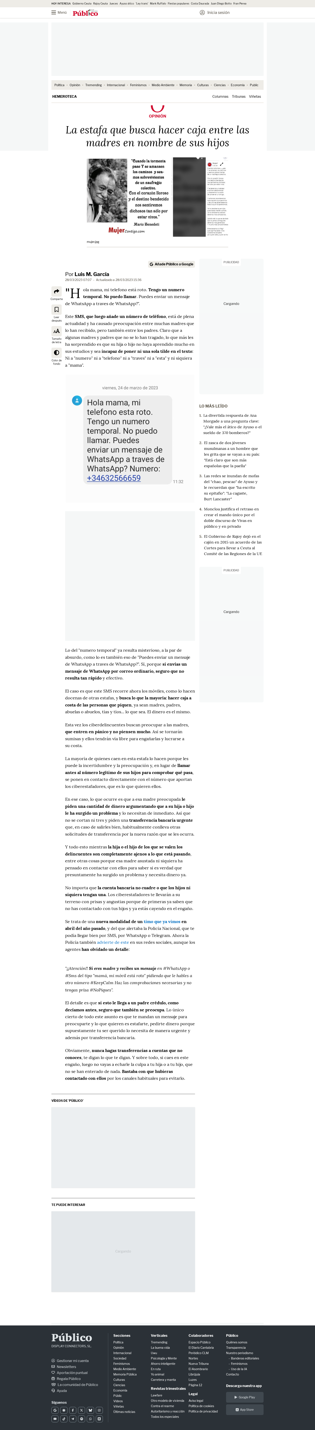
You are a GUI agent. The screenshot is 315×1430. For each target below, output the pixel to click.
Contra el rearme (162, 1406)
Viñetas (255, 97)
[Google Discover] (63, 1410)
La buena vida (160, 1347)
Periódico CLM (199, 1353)
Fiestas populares (178, 3)
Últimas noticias (124, 1412)
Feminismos (138, 85)
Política (59, 85)
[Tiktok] (63, 1418)
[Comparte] (56, 291)
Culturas (203, 85)
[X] (81, 1410)
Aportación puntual (72, 1373)
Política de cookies (201, 1406)
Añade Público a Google (174, 264)
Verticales (159, 1336)
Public (254, 85)
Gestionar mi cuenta (72, 1361)
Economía (238, 85)
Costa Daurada (200, 3)
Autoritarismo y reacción (167, 1411)
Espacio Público (199, 1342)
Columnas (220, 97)
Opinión (75, 85)
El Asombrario (198, 1369)
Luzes (193, 1379)
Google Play (247, 1397)
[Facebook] (72, 1410)
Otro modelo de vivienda (167, 1400)
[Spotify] (81, 1418)
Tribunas (239, 97)
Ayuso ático (127, 3)
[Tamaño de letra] (56, 331)
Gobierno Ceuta (82, 3)
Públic (117, 1396)
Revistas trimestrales (168, 1389)
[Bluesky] (90, 1410)
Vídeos (118, 1401)
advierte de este (113, 942)
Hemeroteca (64, 97)
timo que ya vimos (162, 921)
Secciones (121, 1336)
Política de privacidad (203, 1411)
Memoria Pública (125, 1374)
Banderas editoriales (245, 1358)
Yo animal (157, 1374)
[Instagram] (99, 1410)
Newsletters (66, 1367)
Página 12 (195, 1385)
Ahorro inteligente (163, 1363)
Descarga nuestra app (244, 1386)
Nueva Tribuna (199, 1363)
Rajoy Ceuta (100, 3)
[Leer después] (56, 309)
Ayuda (61, 1391)
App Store (247, 1409)
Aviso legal (196, 1400)
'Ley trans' (142, 3)
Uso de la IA (239, 1369)
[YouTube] (54, 1418)
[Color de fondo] (56, 352)
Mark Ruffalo (158, 3)
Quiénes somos (236, 1342)
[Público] (85, 13)
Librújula (194, 1374)
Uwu (154, 1353)
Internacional (116, 85)
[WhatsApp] (90, 1418)
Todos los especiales (165, 1416)
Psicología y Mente (164, 1358)
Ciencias (220, 85)
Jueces (114, 3)
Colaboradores (201, 1336)
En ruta (156, 1369)
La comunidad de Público (77, 1385)
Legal (193, 1394)
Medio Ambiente (163, 85)
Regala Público (68, 1379)
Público (71, 1338)
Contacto (232, 1374)
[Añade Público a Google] (54, 1410)
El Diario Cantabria (201, 1347)
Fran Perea (239, 3)
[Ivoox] (99, 1418)
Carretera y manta (163, 1379)
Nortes (193, 1358)
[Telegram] (72, 1418)
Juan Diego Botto (221, 3)
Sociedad (119, 1358)
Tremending (93, 85)
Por (87, 274)
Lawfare (156, 1395)
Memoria (186, 85)
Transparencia (236, 1347)
